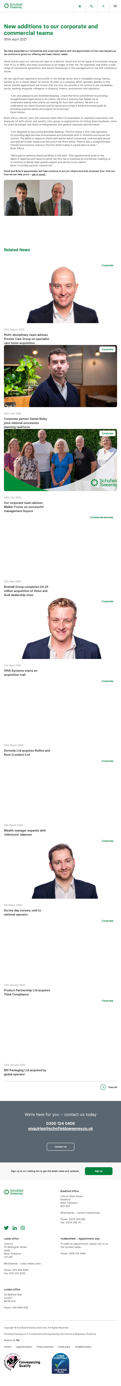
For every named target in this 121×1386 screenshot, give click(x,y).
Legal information (24, 1347)
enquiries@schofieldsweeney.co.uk (60, 1128)
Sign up (98, 1171)
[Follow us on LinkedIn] (15, 1228)
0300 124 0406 (77, 1253)
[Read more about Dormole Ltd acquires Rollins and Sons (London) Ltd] (60, 717)
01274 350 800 (77, 1219)
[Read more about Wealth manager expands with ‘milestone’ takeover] (60, 797)
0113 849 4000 (20, 1269)
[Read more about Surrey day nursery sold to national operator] (60, 876)
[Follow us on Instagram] (23, 1228)
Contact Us (60, 1146)
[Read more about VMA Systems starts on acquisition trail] (60, 637)
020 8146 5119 (20, 1307)
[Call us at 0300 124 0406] (91, 6)
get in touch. (39, 174)
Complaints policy (83, 1347)
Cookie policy (64, 1347)
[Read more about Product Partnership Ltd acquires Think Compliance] (60, 956)
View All (112, 1087)
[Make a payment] (80, 6)
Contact (7, 1347)
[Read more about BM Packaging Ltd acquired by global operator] (60, 1036)
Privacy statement (45, 1347)
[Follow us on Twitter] (6, 1228)
